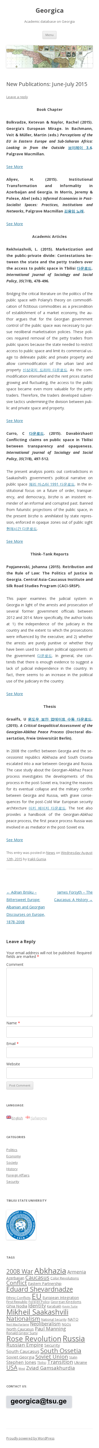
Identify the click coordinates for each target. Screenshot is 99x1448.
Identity (37, 1305)
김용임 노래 (74, 211)
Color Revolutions (64, 1278)
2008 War (19, 1271)
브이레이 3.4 (80, 147)
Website (13, 1063)
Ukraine (80, 1362)
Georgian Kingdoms (66, 1302)
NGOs (66, 1324)
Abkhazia (50, 1270)
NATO (73, 1319)
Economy (13, 1156)
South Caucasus (22, 1351)
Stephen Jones (21, 1362)
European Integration (61, 1297)
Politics (11, 1149)
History (12, 1168)
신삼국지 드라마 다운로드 (45, 369)
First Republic (16, 1301)
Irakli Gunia (37, 859)
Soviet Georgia (20, 1357)
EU (36, 1296)
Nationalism (23, 1318)
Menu (49, 35)
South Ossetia (60, 1350)
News (50, 852)
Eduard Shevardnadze (39, 1288)
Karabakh (54, 1306)
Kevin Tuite (70, 1306)
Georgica (50, 10)
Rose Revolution (34, 1338)
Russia (74, 1338)
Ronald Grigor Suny (22, 1333)
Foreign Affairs (18, 1175)
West (21, 1368)
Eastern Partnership (45, 1283)
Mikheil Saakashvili (37, 1312)
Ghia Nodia (16, 1306)
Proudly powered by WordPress (30, 1438)
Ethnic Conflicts (18, 1297)
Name (13, 1022)
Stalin (73, 1357)
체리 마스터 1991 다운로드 (52, 484)
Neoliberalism (45, 1323)
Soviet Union (51, 1356)
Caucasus (37, 1277)
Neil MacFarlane (17, 1324)
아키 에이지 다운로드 (47, 808)
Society (12, 1162)
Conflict (16, 1283)
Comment (14, 964)
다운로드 (84, 268)
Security (12, 1181)
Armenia (76, 1272)
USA (11, 1367)
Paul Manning (50, 1328)
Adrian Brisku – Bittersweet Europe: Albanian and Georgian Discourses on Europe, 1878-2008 (25, 907)
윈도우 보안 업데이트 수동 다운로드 (60, 719)
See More (14, 166)
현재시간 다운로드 (21, 528)
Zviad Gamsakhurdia (50, 1367)
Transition (60, 1361)
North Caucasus (20, 1329)
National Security (54, 1319)
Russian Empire (24, 1344)
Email (12, 1043)
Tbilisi (41, 1362)
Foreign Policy (39, 1302)
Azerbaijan (15, 1277)
